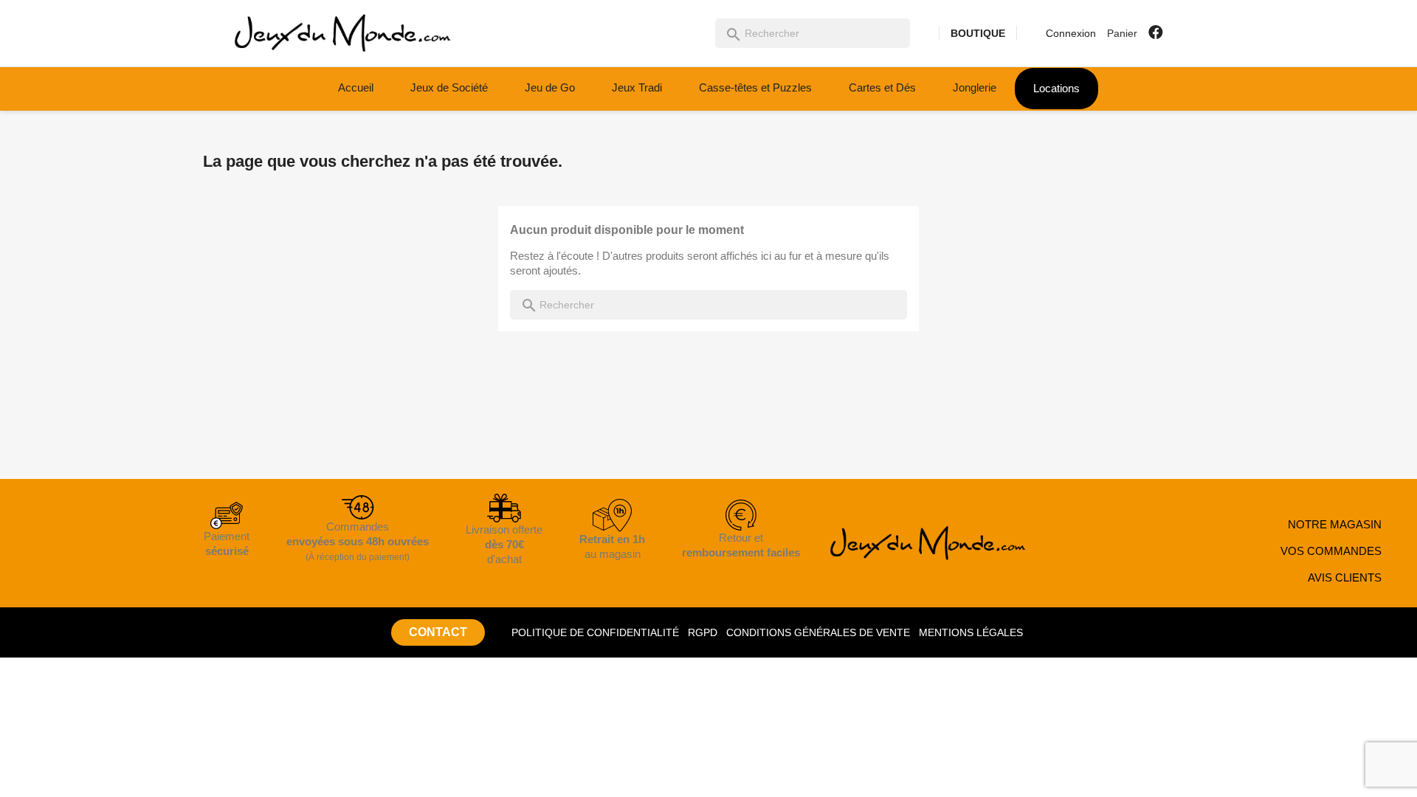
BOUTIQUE (978, 33)
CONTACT (438, 632)
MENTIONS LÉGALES (971, 632)
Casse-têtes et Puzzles (755, 87)
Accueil (355, 87)
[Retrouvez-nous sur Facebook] (1155, 32)
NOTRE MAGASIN (1335, 524)
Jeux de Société (449, 87)
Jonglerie (974, 87)
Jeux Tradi (637, 87)
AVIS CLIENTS (1345, 577)
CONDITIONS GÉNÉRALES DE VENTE (818, 632)
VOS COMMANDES (1331, 551)
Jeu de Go (550, 87)
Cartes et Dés (882, 87)
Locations (1056, 88)
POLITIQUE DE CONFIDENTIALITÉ (595, 632)
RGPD (702, 632)
